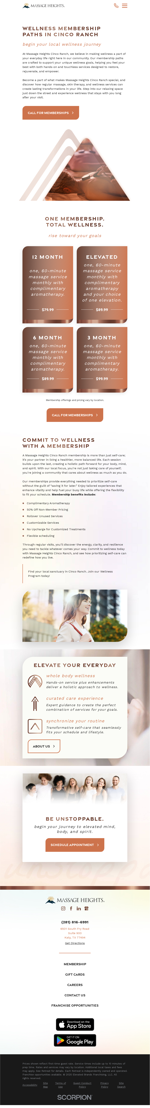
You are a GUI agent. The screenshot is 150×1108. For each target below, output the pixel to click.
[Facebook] (71, 909)
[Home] (43, 5)
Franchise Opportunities (74, 1005)
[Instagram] (63, 909)
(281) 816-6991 (74, 922)
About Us (41, 746)
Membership (75, 964)
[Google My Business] (86, 909)
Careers (75, 985)
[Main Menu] (124, 5)
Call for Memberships (48, 113)
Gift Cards (75, 974)
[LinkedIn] (79, 909)
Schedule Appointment (72, 845)
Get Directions (75, 943)
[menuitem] (29, 1085)
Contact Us (74, 995)
